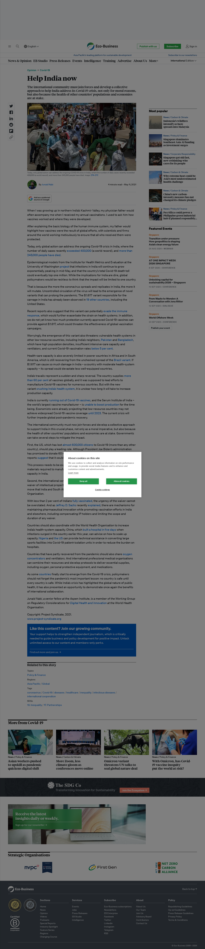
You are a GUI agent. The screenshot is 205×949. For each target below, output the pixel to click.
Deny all (83, 481)
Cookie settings (102, 490)
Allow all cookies (121, 481)
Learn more (73, 473)
